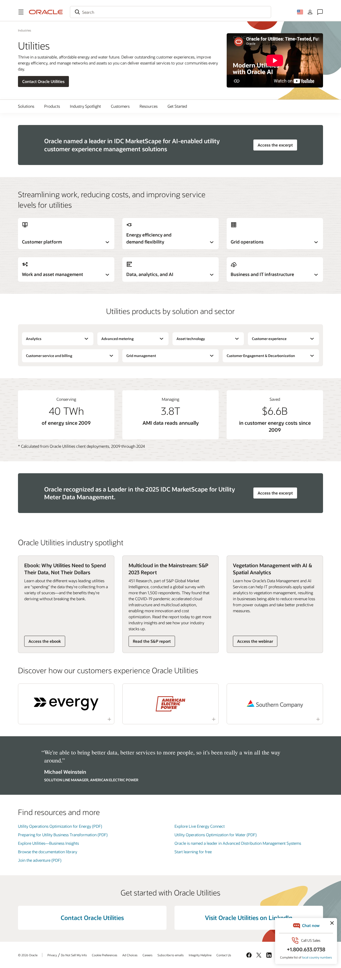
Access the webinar (255, 641)
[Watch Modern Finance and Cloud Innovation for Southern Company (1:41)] (274, 704)
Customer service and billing (49, 355)
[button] (21, 12)
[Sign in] (310, 12)
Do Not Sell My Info (74, 955)
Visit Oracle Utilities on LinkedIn (249, 918)
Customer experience (269, 338)
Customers (120, 106)
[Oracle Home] (46, 12)
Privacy (52, 955)
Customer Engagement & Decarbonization (261, 355)
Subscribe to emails (171, 955)
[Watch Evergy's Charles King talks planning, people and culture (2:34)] (66, 704)
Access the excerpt (275, 145)
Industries (24, 30)
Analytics (33, 338)
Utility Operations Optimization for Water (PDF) (215, 834)
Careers (148, 955)
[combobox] (170, 12)
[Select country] (300, 12)
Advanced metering (117, 338)
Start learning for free (193, 851)
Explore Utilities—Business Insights (48, 843)
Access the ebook (44, 641)
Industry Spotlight (85, 106)
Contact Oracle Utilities (43, 81)
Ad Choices (130, 955)
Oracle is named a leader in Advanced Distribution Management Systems (237, 843)
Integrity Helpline (200, 955)
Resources (149, 106)
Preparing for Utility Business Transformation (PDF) (63, 834)
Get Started (177, 106)
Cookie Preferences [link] (104, 955)
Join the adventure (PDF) (39, 860)
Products (52, 106)
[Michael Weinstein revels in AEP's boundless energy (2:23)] (170, 704)
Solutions (26, 106)
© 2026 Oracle (27, 955)
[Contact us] (320, 12)
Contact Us (223, 955)
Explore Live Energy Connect (199, 826)
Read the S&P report (152, 641)
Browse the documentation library (47, 851)
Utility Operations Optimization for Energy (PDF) (60, 826)
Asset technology (190, 338)
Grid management (141, 355)
